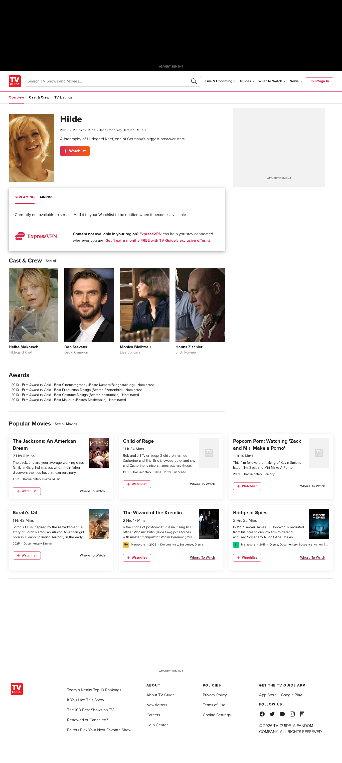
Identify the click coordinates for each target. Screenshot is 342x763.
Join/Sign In (319, 81)
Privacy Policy (215, 695)
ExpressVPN (150, 234)
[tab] (25, 198)
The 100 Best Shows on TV (90, 710)
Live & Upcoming (218, 81)
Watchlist (77, 151)
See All (51, 261)
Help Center (157, 725)
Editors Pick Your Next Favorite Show (99, 730)
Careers (153, 715)
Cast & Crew (39, 97)
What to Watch (270, 81)
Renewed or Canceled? (87, 720)
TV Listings (63, 97)
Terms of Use (214, 705)
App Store (268, 695)
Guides (245, 81)
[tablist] (117, 198)
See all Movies (66, 424)
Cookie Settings (217, 715)
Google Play (291, 695)
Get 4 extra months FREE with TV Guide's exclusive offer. (156, 240)
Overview (16, 97)
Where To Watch (92, 491)
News (294, 81)
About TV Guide (160, 695)
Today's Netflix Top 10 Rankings (94, 690)
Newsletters (156, 705)
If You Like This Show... (87, 700)
